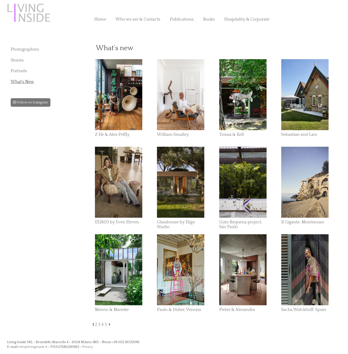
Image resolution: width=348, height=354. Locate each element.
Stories (17, 60)
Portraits (19, 71)
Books (209, 19)
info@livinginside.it (32, 347)
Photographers (25, 49)
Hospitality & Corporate (246, 19)
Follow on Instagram (32, 102)
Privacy (87, 347)
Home (100, 19)
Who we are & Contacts (138, 19)
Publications (182, 19)
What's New (22, 82)
